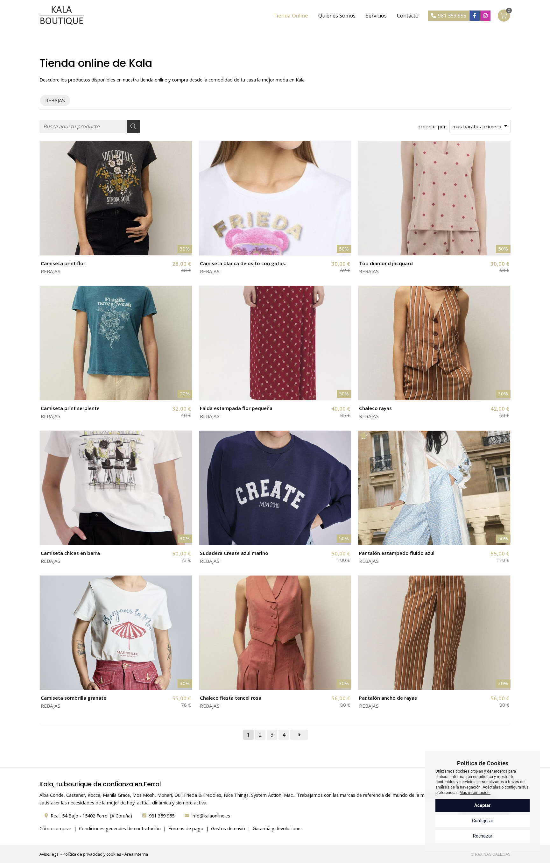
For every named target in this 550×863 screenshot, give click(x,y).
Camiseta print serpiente (70, 408)
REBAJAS (50, 271)
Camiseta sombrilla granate (73, 698)
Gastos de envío (228, 828)
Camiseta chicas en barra (70, 553)
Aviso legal (49, 854)
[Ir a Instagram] (485, 16)
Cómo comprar (55, 828)
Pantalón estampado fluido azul (396, 553)
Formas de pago (185, 828)
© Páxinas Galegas (491, 854)
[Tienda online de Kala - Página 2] (299, 735)
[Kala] (61, 15)
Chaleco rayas (375, 408)
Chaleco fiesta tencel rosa (230, 698)
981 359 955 (161, 816)
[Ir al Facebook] (474, 16)
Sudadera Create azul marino (234, 553)
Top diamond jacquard (386, 263)
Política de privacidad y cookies (92, 854)
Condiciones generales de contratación (120, 828)
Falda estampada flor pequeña (236, 408)
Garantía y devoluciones (278, 828)
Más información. (475, 792)
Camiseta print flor (63, 263)
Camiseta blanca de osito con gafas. (243, 263)
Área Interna (136, 854)
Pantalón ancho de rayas (388, 698)
